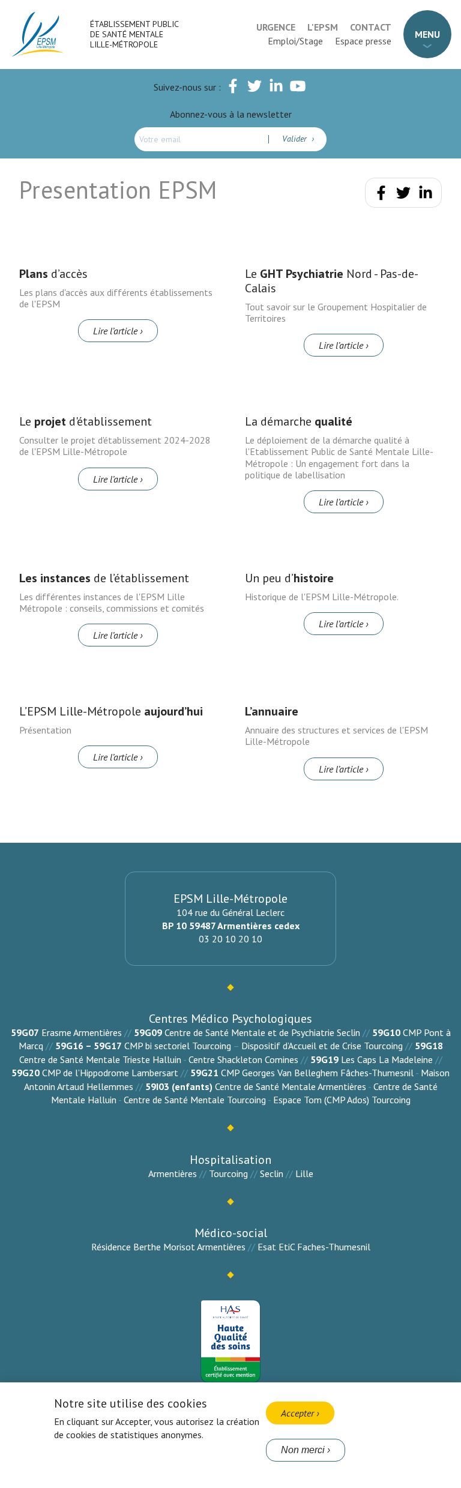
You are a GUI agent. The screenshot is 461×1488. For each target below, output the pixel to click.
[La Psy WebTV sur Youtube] (297, 88)
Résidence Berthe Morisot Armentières (168, 1247)
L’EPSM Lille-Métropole (111, 711)
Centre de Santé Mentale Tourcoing (195, 1100)
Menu (427, 34)
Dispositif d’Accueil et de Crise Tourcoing (322, 1046)
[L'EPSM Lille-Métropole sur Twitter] (254, 88)
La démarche (298, 421)
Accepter (297, 1413)
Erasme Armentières (81, 1032)
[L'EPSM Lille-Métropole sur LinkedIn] (276, 88)
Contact (370, 27)
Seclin (271, 1173)
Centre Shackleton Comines (243, 1059)
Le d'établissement (85, 421)
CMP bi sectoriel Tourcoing (177, 1046)
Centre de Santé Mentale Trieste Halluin (100, 1059)
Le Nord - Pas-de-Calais (331, 281)
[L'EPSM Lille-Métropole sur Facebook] (233, 88)
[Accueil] (38, 34)
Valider (295, 138)
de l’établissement (104, 578)
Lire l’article (115, 331)
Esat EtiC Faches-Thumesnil (314, 1247)
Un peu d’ (289, 578)
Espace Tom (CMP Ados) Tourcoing (342, 1100)
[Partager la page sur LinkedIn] (425, 195)
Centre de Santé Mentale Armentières (290, 1086)
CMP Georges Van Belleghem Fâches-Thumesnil (317, 1073)
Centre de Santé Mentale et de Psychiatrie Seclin (262, 1032)
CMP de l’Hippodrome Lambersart (110, 1073)
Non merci (303, 1450)
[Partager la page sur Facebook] (381, 195)
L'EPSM (322, 27)
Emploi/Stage (295, 41)
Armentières (172, 1173)
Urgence (275, 27)
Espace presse (363, 41)
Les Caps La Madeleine (387, 1059)
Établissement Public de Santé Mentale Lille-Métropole (134, 34)
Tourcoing (228, 1173)
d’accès (53, 274)
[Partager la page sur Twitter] (403, 195)
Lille (304, 1173)
